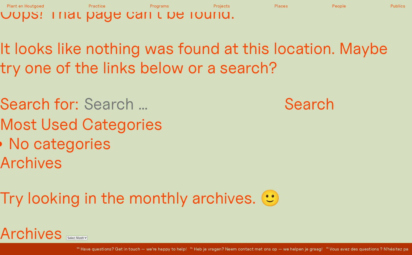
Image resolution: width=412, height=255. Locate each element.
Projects (222, 6)
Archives (31, 233)
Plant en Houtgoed (25, 6)
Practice (97, 6)
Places (281, 6)
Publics (398, 6)
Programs (159, 6)
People (339, 6)
